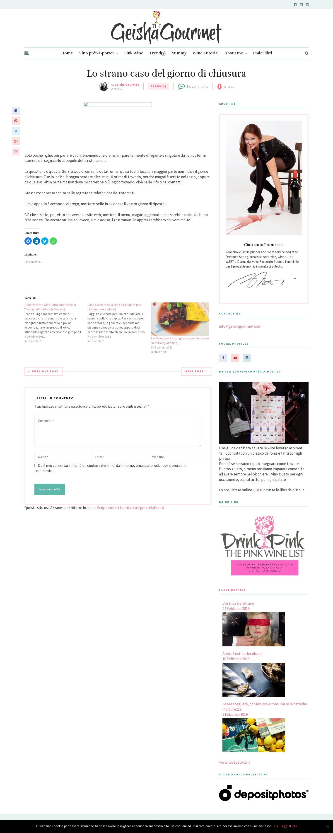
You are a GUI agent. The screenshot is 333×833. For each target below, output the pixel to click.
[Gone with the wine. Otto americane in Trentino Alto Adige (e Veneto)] (56, 322)
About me (234, 53)
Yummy (179, 53)
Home (67, 53)
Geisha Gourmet (126, 85)
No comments (197, 86)
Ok (276, 826)
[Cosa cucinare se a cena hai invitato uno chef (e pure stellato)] (119, 322)
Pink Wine (133, 53)
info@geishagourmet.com (240, 326)
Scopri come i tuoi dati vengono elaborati (130, 507)
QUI (256, 489)
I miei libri (262, 53)
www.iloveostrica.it (234, 762)
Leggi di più (288, 826)
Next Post (194, 371)
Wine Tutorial (206, 53)
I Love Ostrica (232, 590)
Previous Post (45, 371)
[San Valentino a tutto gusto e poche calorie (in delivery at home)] (180, 319)
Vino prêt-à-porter (96, 53)
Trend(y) (157, 53)
